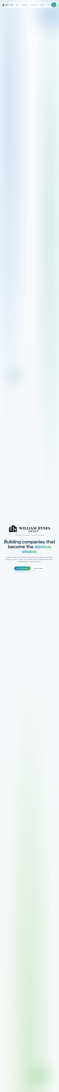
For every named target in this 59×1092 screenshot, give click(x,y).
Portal (48, 4)
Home (11, 4)
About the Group (38, 568)
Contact (42, 4)
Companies (25, 4)
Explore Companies (21, 568)
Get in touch (54, 5)
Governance (34, 4)
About (17, 4)
